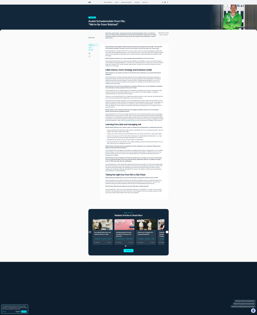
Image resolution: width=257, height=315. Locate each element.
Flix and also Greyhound (129, 120)
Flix (143, 51)
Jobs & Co (144, 2)
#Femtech (104, 238)
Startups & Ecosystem (126, 2)
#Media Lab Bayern (130, 238)
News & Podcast (108, 2)
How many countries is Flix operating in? (244, 300)
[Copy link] (89, 56)
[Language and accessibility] (165, 2)
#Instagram (147, 238)
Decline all (18, 311)
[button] (167, 232)
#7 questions (97, 238)
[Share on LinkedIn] (89, 53)
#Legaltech (154, 238)
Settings (4, 311)
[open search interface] (162, 2)
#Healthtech (110, 238)
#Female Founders (120, 238)
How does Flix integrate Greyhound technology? (243, 306)
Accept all (23, 311)
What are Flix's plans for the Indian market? (244, 303)
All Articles (128, 250)
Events (116, 2)
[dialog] (14, 309)
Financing (137, 2)
